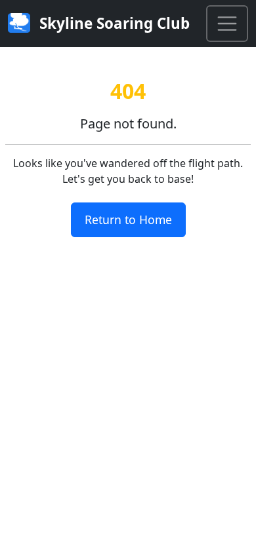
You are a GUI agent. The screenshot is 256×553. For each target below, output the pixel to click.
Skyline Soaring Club (112, 23)
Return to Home (128, 219)
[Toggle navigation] (227, 23)
